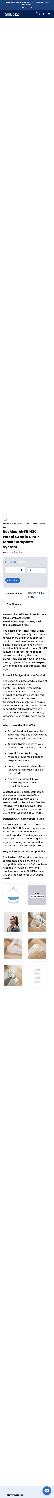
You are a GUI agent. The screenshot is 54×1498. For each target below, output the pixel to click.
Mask (5, 520)
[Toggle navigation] (48, 14)
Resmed (6, 552)
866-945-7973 (28, 8)
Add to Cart (12, 580)
